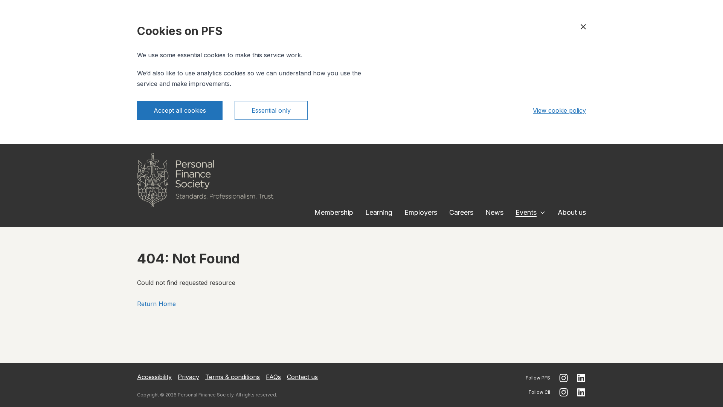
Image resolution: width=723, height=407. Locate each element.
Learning (378, 212)
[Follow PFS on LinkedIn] (581, 378)
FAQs (273, 377)
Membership (333, 212)
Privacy (188, 377)
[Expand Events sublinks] (543, 213)
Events (526, 212)
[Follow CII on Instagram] (563, 392)
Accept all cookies (180, 110)
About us (572, 212)
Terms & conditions (232, 377)
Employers (420, 212)
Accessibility (154, 377)
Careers (461, 212)
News (494, 212)
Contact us (302, 377)
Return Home (156, 304)
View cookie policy (559, 110)
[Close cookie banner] (583, 26)
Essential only (271, 110)
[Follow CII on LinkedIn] (581, 392)
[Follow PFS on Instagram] (563, 378)
